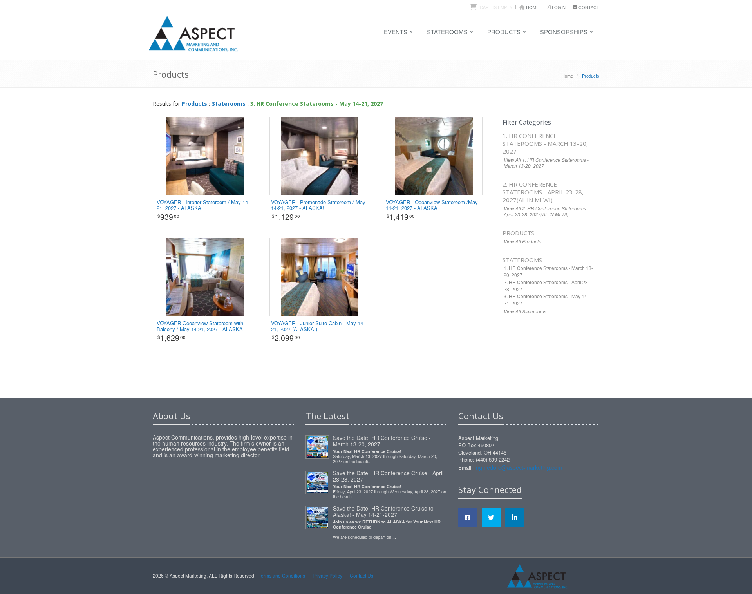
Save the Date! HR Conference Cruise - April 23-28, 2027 (388, 476)
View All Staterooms (525, 311)
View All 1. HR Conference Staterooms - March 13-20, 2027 (546, 162)
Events (395, 31)
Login (559, 7)
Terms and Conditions (281, 575)
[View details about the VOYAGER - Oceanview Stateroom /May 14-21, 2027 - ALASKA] (434, 155)
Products (504, 31)
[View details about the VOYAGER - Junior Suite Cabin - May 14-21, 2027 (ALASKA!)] (319, 276)
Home (532, 7)
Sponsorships (564, 31)
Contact (588, 7)
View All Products (522, 241)
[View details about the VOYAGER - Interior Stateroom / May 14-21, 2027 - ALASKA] (205, 155)
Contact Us (361, 575)
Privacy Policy (327, 575)
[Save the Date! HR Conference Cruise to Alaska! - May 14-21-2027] (317, 516)
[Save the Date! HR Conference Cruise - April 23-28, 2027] (317, 481)
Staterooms (447, 31)
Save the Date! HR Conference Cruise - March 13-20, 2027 (382, 441)
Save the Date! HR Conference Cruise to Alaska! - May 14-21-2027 (383, 511)
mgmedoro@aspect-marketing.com (518, 467)
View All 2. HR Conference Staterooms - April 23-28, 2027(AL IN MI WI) (546, 211)
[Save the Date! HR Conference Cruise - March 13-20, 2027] (317, 445)
